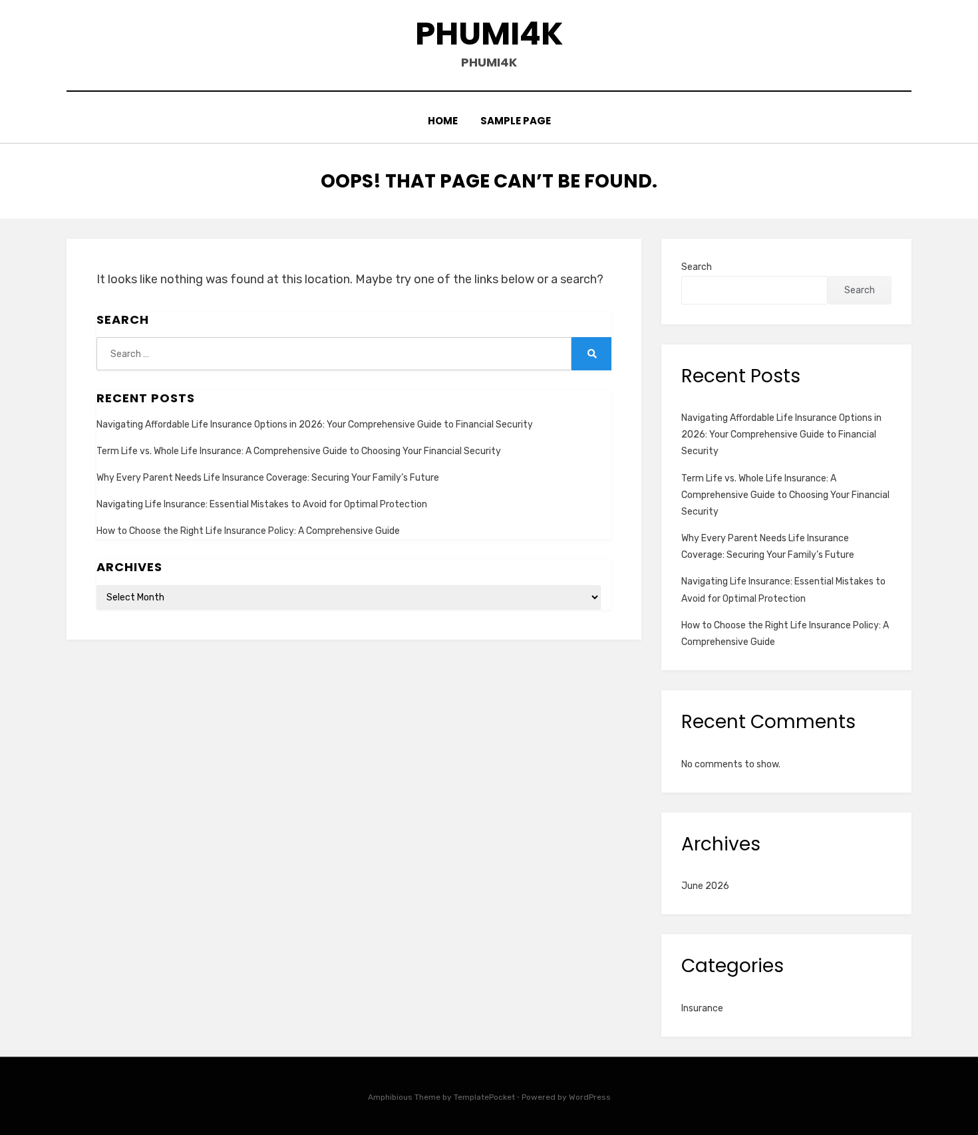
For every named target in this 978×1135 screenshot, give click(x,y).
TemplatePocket (484, 1097)
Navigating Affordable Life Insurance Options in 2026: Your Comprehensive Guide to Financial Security (314, 424)
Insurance (702, 1008)
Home (443, 121)
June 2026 (705, 886)
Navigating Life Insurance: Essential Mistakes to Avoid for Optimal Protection (261, 504)
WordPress (590, 1097)
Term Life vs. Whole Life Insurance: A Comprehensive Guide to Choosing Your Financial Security (298, 451)
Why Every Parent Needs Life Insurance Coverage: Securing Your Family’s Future (267, 477)
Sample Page (515, 121)
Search (696, 267)
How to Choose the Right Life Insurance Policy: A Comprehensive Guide (248, 531)
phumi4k (489, 33)
